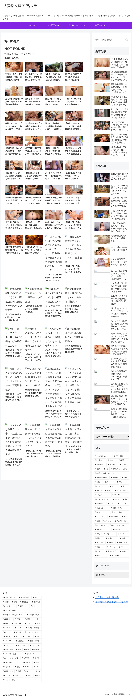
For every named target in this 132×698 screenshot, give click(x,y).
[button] (126, 39)
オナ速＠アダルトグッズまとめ (111, 601)
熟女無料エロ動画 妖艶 (107, 597)
